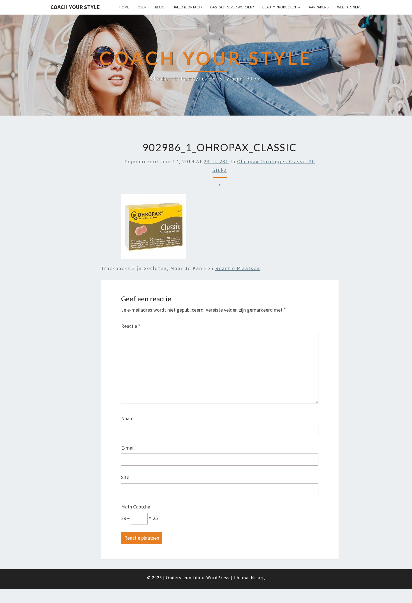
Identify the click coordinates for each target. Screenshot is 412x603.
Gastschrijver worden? (232, 7)
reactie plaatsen (237, 268)
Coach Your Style (75, 6)
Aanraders (319, 7)
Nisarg (258, 577)
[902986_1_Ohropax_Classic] (153, 228)
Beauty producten (279, 7)
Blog (159, 7)
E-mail (128, 448)
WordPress (218, 577)
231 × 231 (216, 161)
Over (142, 7)
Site (125, 477)
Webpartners (349, 7)
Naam (127, 418)
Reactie (130, 326)
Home (124, 7)
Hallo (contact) (187, 7)
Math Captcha (135, 506)
